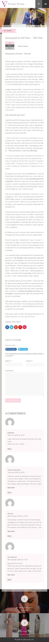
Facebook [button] (12, 349)
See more (11, 488)
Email (28, 361)
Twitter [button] (24, 349)
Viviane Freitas (23, 46)
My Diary (8, 31)
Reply (10, 448)
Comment (9, 371)
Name (7, 361)
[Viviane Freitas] (13, 4)
